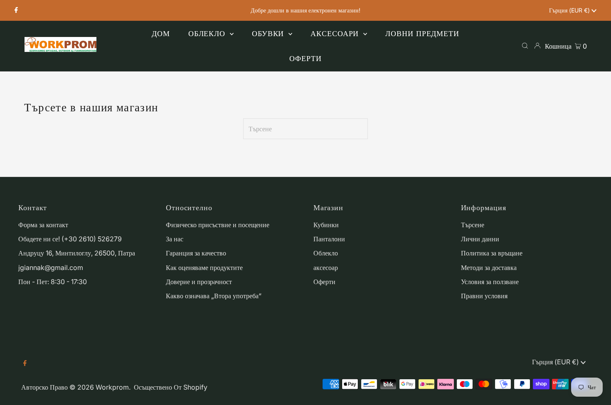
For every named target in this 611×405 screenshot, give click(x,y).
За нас (174, 239)
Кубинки (326, 225)
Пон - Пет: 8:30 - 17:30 (52, 281)
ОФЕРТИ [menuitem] (305, 58)
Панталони (329, 239)
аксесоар (325, 267)
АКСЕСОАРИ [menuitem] (335, 33)
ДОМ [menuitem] (161, 33)
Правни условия (484, 296)
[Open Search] (525, 45)
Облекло (325, 253)
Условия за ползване (490, 281)
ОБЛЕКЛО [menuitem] (208, 33)
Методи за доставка (489, 267)
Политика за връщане (491, 253)
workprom (112, 387)
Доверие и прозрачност (199, 281)
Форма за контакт (43, 225)
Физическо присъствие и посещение (217, 225)
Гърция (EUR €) (570, 10)
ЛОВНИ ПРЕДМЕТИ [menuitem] (422, 33)
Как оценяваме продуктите (204, 267)
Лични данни (480, 239)
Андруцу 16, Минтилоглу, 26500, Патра (76, 253)
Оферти (324, 281)
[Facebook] (16, 10)
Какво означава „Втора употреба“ (213, 296)
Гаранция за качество (196, 253)
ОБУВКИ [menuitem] (269, 33)
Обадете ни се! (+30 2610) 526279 (70, 239)
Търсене (472, 225)
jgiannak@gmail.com (50, 267)
